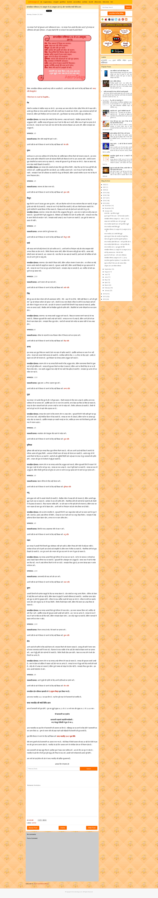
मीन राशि (66, 686)
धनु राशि (66, 534)
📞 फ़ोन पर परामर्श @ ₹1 (116, 100)
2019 (104, 192)
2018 (104, 195)
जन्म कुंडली (55, 2)
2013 (104, 296)
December (108, 205)
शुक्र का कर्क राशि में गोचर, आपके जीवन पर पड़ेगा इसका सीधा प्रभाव (121, 168)
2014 (104, 294)
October (107, 211)
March (107, 285)
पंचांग (111, 2)
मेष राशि (66, 144)
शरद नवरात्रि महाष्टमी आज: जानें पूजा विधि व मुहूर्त (116, 224)
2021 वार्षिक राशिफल (115, 81)
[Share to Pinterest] (46, 820)
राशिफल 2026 (97, 2)
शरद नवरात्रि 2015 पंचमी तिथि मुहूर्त (113, 234)
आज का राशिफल (77, 2)
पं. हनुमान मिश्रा (54, 691)
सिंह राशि (66, 341)
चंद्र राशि (91, 2)
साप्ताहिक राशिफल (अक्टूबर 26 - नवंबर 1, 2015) (116, 219)
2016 (104, 200)
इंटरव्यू (110, 60)
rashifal (34, 823)
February (107, 288)
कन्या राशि (67, 388)
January (107, 290)
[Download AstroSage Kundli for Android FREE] (102, 20)
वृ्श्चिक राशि (67, 487)
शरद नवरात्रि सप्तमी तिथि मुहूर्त (112, 226)
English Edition (48, 2)
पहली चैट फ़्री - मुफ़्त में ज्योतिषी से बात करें (120, 111)
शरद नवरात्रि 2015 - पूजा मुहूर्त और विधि (114, 247)
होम (41, 2)
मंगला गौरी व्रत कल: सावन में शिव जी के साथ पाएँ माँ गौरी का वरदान (121, 122)
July (106, 274)
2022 (104, 184)
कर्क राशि (66, 287)
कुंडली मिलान (63, 2)
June (106, 277)
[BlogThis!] (40, 820)
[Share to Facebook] (44, 820)
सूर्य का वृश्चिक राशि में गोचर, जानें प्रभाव (120, 133)
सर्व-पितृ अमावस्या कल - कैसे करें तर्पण (113, 252)
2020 (104, 190)
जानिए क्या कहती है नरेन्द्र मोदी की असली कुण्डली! (116, 91)
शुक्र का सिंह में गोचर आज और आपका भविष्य (115, 263)
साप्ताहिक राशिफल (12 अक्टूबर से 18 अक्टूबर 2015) (117, 250)
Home (62, 828)
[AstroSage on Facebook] (112, 20)
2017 (104, 198)
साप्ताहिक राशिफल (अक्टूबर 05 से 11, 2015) (115, 258)
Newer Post (33, 828)
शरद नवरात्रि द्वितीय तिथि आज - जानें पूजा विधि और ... (117, 244)
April (106, 282)
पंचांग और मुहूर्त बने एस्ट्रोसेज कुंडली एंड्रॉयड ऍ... (116, 239)
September (108, 269)
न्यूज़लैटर (130, 60)
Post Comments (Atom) (41, 884)
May (106, 280)
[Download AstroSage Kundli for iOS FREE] (105, 20)
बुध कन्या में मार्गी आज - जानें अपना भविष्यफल (115, 255)
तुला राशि (66, 439)
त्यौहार (124, 60)
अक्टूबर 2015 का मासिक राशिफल (112, 266)
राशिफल (104, 62)
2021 (104, 187)
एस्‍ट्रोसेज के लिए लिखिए (116, 13)
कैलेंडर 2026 (106, 2)
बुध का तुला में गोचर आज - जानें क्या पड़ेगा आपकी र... (117, 216)
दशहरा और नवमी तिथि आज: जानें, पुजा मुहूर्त (115, 221)
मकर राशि (66, 582)
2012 (104, 299)
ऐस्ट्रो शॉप (69, 2)
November (108, 208)
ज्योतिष (119, 60)
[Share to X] (42, 820)
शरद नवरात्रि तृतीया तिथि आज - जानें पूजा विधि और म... (117, 242)
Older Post (92, 828)
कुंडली (114, 60)
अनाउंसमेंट (104, 60)
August (107, 272)
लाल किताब (84, 2)
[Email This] (39, 820)
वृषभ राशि (66, 192)
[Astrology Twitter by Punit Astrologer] (115, 20)
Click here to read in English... (38, 97)
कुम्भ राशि (66, 635)
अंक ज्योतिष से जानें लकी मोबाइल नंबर (119, 71)
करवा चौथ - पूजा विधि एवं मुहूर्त (111, 213)
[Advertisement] (60, 20)
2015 (104, 203)
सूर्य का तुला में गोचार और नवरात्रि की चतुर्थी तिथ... (116, 236)
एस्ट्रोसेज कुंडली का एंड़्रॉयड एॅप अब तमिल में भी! (116, 260)
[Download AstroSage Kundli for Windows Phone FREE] (109, 20)
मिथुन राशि (67, 237)
